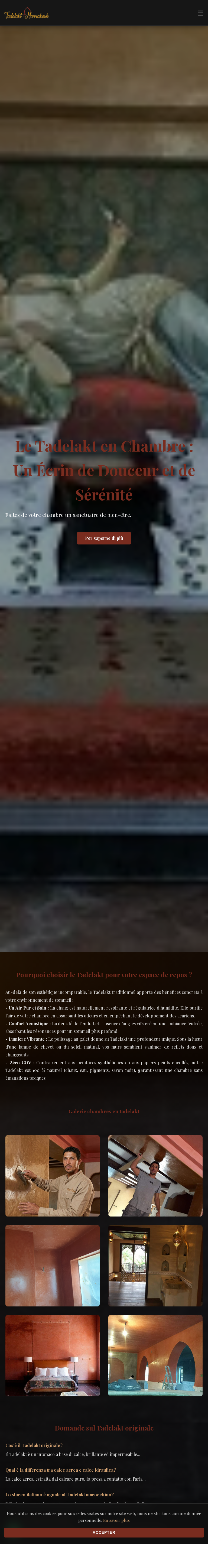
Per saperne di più (104, 538)
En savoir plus (116, 1520)
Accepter (104, 1532)
